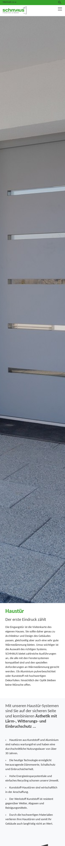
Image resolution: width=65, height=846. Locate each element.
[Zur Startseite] (15, 10)
